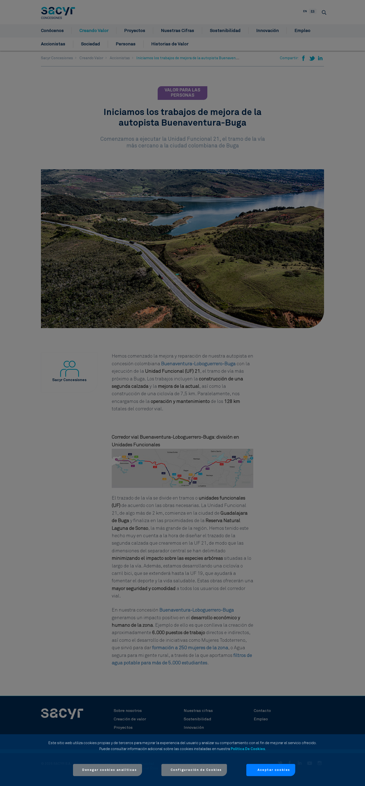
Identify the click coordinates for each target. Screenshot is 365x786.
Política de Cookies (248, 749)
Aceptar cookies (273, 770)
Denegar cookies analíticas (109, 770)
